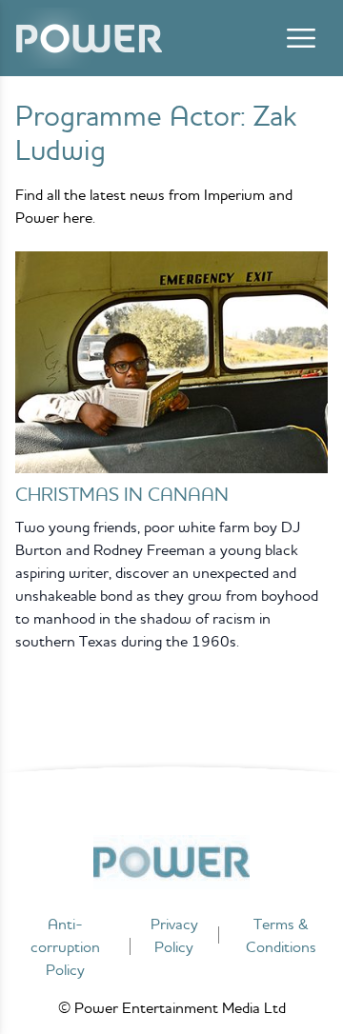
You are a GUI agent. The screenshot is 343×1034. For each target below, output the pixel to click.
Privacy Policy (174, 935)
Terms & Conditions (281, 935)
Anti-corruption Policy (65, 946)
